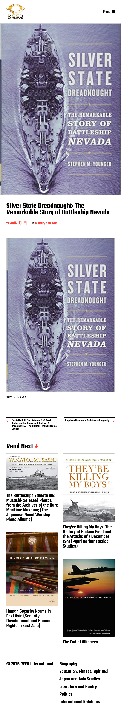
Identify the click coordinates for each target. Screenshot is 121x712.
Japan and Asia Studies (79, 679)
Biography (68, 664)
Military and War (46, 223)
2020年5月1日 (16, 223)
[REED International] (15, 11)
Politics (65, 694)
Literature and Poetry (78, 686)
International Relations (79, 702)
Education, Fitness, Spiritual (83, 671)
